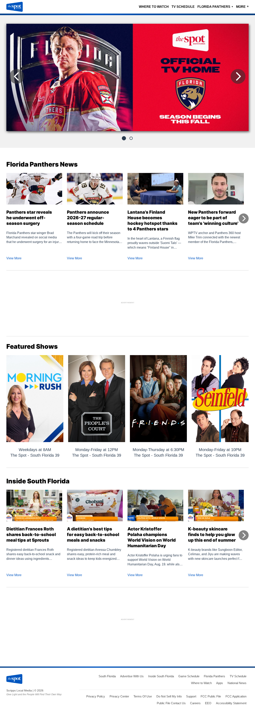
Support (191, 696)
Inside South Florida (161, 676)
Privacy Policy (95, 696)
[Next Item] (238, 76)
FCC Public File (211, 696)
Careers (195, 703)
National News (237, 683)
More (242, 6)
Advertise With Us (132, 676)
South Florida (107, 676)
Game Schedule (188, 676)
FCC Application (236, 696)
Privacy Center (119, 696)
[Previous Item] (16, 76)
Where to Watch (154, 6)
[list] (127, 77)
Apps (219, 683)
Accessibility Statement (231, 703)
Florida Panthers (215, 6)
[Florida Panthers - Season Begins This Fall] (127, 79)
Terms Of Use (142, 696)
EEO (208, 703)
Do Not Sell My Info (169, 696)
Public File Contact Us (171, 703)
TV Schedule (183, 6)
